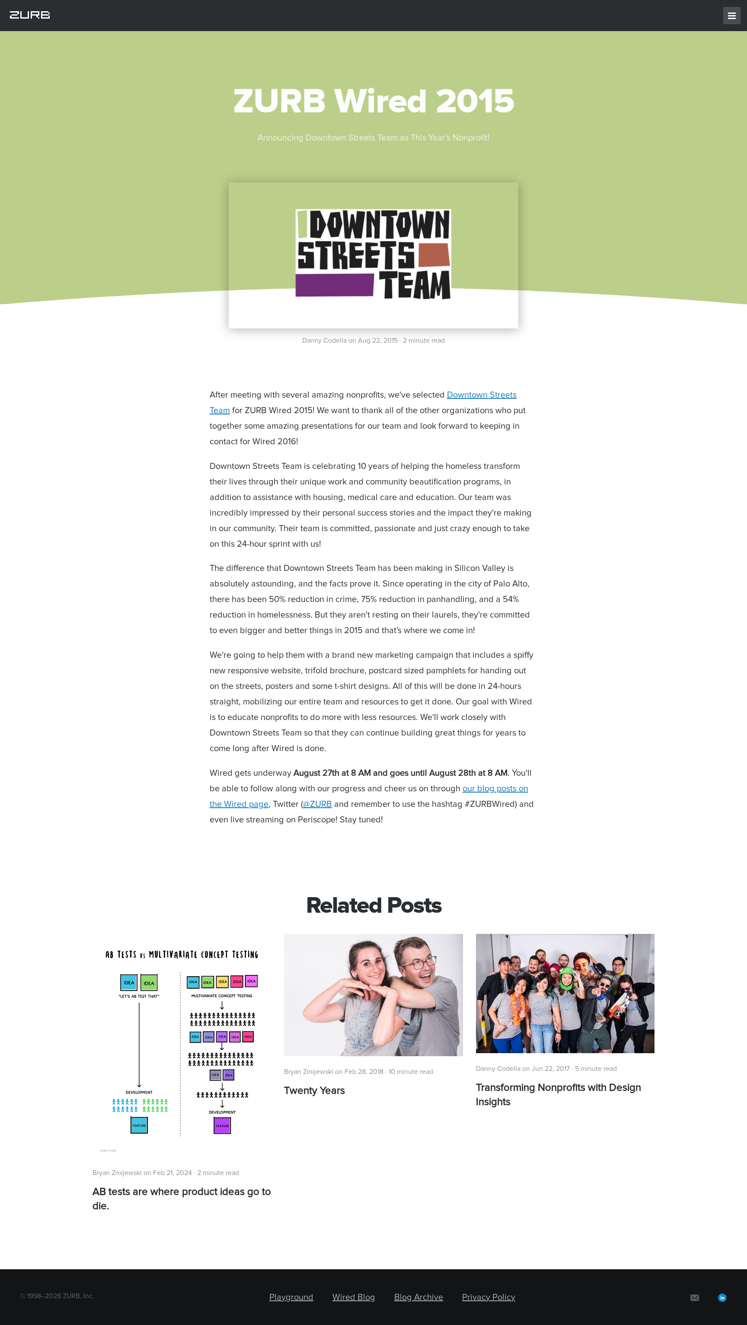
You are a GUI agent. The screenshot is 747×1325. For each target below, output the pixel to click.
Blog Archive (418, 1297)
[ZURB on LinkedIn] (722, 1297)
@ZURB (317, 804)
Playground (291, 1297)
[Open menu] (732, 15)
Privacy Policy (488, 1297)
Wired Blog (353, 1297)
